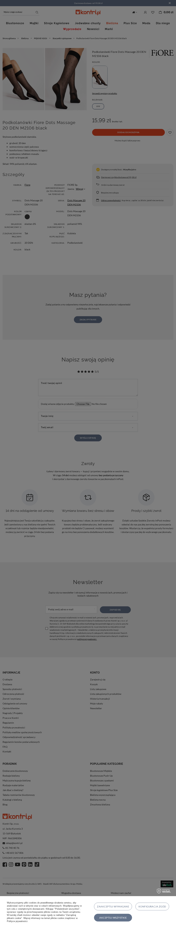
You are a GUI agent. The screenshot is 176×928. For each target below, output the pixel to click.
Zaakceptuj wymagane (113, 906)
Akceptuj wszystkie (113, 917)
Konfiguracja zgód (152, 906)
